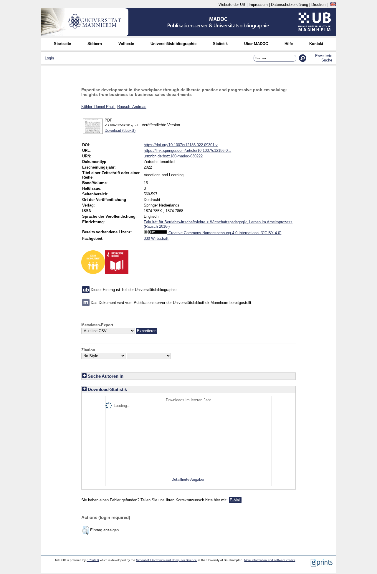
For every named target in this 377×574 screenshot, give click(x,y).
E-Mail (235, 500)
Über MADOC (256, 43)
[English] (333, 4)
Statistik (220, 43)
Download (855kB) (120, 130)
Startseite (62, 43)
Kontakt (316, 43)
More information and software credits (269, 560)
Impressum (258, 4)
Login (49, 58)
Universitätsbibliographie (173, 43)
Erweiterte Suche (323, 58)
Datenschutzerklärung (289, 4)
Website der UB (232, 4)
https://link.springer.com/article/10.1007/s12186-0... (187, 150)
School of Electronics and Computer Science (166, 560)
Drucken (318, 4)
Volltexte (126, 43)
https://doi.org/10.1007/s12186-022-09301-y (181, 145)
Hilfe (289, 43)
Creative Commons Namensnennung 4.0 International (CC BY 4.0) (224, 233)
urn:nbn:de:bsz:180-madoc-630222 (173, 156)
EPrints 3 (93, 560)
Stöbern (94, 43)
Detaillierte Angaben (188, 479)
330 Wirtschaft (156, 238)
